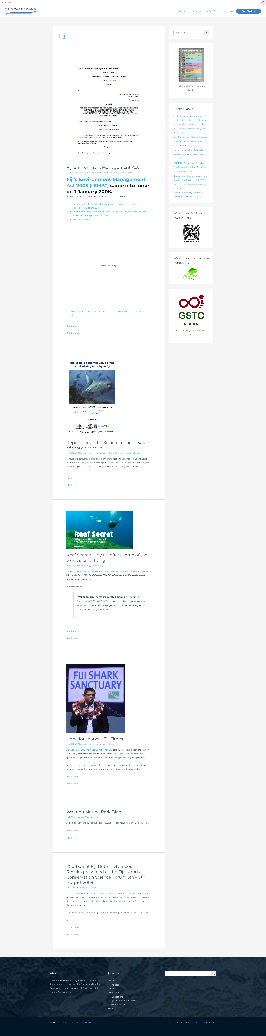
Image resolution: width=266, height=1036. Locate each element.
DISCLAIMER (209, 1022)
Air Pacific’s (118, 571)
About (182, 11)
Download (73, 315)
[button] (232, 11)
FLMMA (70, 565)
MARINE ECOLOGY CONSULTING (76, 1022)
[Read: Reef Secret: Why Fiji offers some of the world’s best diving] (100, 529)
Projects (114, 984)
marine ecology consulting (106, 172)
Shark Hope (124, 753)
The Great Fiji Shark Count (128, 453)
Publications (116, 997)
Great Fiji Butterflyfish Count (81, 887)
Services (196, 11)
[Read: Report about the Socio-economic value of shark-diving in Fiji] (93, 397)
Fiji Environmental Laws (78, 172)
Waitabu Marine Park (87, 817)
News (225, 11)
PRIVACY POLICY (173, 1022)
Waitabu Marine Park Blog (94, 811)
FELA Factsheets (119, 1004)
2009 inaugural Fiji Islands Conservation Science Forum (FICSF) (104, 893)
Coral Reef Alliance (76, 453)
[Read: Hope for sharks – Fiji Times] (95, 698)
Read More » (72, 326)
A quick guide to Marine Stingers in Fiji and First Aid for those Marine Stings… (190, 141)
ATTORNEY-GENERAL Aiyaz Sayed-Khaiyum (89, 750)
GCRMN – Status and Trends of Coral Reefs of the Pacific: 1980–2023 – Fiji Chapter (189, 167)
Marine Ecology (90, 571)
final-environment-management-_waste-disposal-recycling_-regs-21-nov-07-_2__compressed (105, 311)
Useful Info (210, 11)
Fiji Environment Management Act (102, 167)
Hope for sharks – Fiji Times (94, 738)
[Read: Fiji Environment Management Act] (108, 109)
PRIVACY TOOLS (192, 1022)
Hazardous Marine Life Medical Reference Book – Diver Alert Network (189, 154)
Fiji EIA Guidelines (82, 219)
